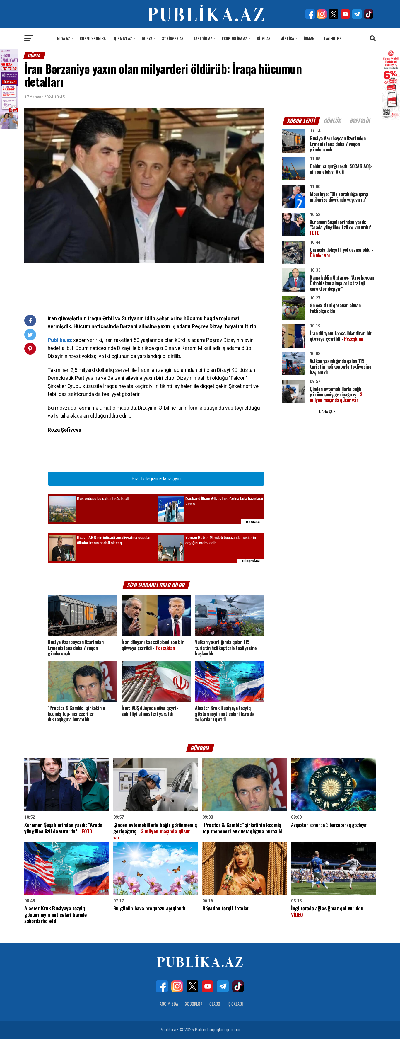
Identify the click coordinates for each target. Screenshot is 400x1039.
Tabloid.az (202, 38)
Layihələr (333, 38)
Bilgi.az (264, 38)
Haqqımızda (167, 1004)
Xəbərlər (193, 1004)
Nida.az (63, 38)
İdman (309, 38)
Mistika (287, 38)
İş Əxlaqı (235, 1004)
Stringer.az (173, 38)
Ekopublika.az (234, 38)
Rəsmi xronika (93, 38)
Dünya (147, 38)
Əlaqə (214, 1004)
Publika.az (60, 340)
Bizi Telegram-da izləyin (156, 478)
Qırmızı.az (123, 38)
